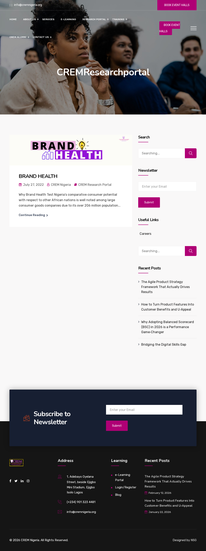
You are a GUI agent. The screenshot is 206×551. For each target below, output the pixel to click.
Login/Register (125, 487)
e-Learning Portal (122, 477)
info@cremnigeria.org (28, 5)
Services (48, 19)
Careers (145, 234)
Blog (118, 495)
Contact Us (41, 37)
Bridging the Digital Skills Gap (163, 344)
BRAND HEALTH (38, 176)
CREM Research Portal (94, 185)
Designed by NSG (185, 540)
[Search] (191, 153)
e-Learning (68, 19)
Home (13, 19)
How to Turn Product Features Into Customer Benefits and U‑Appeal (167, 307)
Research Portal (94, 19)
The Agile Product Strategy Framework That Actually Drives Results (165, 287)
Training (118, 19)
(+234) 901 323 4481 (81, 502)
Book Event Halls (177, 5)
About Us (29, 19)
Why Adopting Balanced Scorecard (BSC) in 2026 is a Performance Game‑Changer (167, 327)
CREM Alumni (17, 37)
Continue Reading (32, 215)
